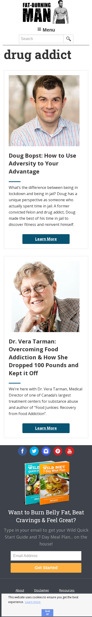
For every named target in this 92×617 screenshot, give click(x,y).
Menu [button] (49, 29)
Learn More (46, 239)
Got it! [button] (47, 612)
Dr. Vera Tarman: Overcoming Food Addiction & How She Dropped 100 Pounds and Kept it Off (44, 357)
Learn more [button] (33, 602)
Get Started (46, 567)
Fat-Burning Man (46, 12)
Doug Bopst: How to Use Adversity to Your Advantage (42, 163)
